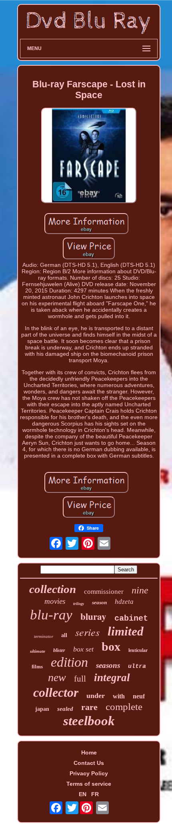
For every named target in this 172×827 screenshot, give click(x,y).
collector (55, 692)
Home (89, 752)
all (64, 635)
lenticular (138, 650)
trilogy (78, 603)
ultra (137, 666)
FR (95, 794)
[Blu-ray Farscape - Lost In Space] (89, 156)
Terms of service (88, 784)
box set (83, 649)
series (87, 632)
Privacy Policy (89, 773)
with (119, 696)
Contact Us (89, 763)
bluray (93, 616)
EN (82, 794)
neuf (139, 696)
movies (54, 601)
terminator (43, 636)
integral (112, 678)
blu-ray (51, 615)
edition (69, 662)
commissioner (104, 591)
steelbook (89, 721)
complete (124, 706)
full (80, 679)
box (111, 646)
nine (140, 590)
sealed (65, 709)
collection (52, 589)
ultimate (37, 651)
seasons (108, 665)
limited (126, 631)
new (57, 677)
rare (89, 707)
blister (59, 650)
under (95, 696)
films (37, 667)
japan (42, 709)
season (99, 602)
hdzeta (124, 601)
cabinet (131, 618)
